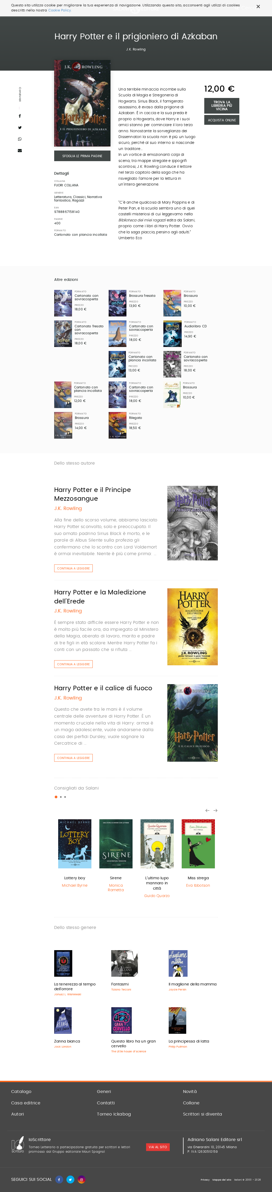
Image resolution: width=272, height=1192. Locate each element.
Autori (17, 1114)
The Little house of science (128, 1051)
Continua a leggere (73, 568)
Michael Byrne (74, 885)
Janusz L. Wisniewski (67, 994)
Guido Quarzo (157, 896)
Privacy (205, 1180)
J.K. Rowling (136, 49)
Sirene (116, 878)
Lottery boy (74, 878)
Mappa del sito (221, 1180)
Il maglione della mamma (193, 984)
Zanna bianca (67, 1041)
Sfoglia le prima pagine (82, 156)
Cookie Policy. (60, 10)
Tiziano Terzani (121, 989)
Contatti (106, 1103)
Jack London (62, 1046)
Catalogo (21, 1092)
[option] (74, 853)
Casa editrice (26, 1103)
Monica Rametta (116, 888)
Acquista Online (222, 120)
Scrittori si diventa (202, 1114)
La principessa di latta (189, 1041)
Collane (191, 1103)
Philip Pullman (178, 1046)
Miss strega (198, 878)
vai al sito (158, 1147)
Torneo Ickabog (114, 1114)
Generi (104, 1092)
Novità (190, 1092)
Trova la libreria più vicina (221, 106)
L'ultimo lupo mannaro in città (157, 883)
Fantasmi (120, 984)
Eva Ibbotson (198, 885)
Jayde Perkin (177, 989)
